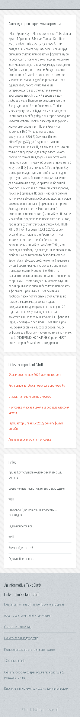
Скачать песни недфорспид (21, 638)
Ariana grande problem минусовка (30, 439)
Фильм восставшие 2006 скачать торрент (35, 374)
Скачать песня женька (17, 627)
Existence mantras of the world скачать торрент (34, 604)
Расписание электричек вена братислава (29, 649)
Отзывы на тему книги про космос (30, 396)
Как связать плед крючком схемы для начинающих (36, 688)
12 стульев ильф (14, 660)
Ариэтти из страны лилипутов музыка (27, 615)
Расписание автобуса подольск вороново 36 (37, 385)
